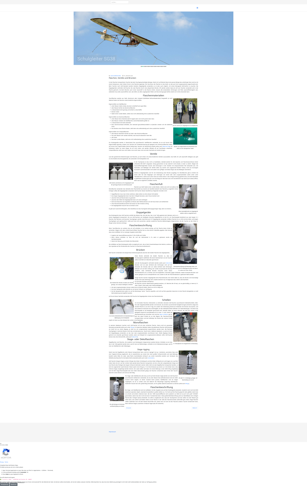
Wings (132, 327)
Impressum (112, 432)
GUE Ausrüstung (116, 75)
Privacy (2, 462)
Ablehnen (13, 484)
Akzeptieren (4, 484)
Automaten (151, 358)
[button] (141, 66)
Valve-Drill (168, 263)
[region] (153, 39)
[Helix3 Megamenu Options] (197, 7)
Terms (6, 462)
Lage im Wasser (163, 314)
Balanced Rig (166, 146)
